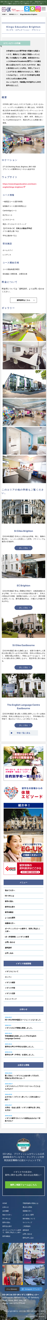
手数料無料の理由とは (30, 1203)
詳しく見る (23, 548)
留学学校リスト (13, 14)
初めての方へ (10, 890)
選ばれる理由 (27, 1207)
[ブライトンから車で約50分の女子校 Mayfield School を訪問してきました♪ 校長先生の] (12, 1275)
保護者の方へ (10, 923)
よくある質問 (10, 918)
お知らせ (5, 1207)
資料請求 (8, 948)
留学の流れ (9, 901)
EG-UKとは (9, 896)
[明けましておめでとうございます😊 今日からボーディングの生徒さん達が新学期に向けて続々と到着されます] (34, 1275)
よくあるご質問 (28, 1215)
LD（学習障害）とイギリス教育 (17, 937)
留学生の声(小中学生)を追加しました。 (20, 1045)
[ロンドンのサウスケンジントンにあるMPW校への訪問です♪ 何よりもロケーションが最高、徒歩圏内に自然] (12, 1253)
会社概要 (5, 1211)
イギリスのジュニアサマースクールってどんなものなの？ (22, 1086)
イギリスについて (11, 971)
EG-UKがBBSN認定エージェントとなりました (23, 1019)
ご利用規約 (26, 1226)
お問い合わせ (10, 942)
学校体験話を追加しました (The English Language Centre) (20, 1036)
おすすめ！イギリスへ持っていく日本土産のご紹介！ (22, 1097)
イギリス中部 (10, 988)
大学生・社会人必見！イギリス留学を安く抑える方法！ (22, 1107)
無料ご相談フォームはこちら (23, 1185)
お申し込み (9, 953)
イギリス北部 (10, 993)
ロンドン (8, 977)
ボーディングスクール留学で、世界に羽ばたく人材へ (22, 930)
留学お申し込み (28, 1238)
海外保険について (29, 1219)
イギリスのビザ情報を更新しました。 (19, 1027)
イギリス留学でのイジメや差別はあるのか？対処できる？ (22, 1118)
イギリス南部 (10, 982)
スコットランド (11, 999)
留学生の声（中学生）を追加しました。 (20, 1053)
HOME (4, 14)
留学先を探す (10, 907)
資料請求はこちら (23, 300)
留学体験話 (9, 912)
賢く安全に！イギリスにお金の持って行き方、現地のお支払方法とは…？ (22, 1075)
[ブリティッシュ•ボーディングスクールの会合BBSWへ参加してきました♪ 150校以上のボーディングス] (34, 1253)
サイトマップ (27, 1222)
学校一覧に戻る (23, 733)
